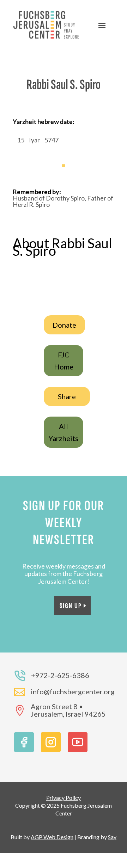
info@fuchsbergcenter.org (73, 691)
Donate (64, 325)
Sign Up (71, 605)
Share (67, 396)
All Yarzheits (63, 432)
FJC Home (63, 360)
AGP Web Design (52, 837)
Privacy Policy (63, 797)
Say (112, 837)
